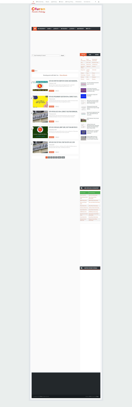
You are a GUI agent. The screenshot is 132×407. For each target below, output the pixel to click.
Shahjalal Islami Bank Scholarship (93, 219)
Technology (81, 28)
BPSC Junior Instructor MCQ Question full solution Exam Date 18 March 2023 (92, 102)
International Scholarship (94, 60)
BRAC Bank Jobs (83, 200)
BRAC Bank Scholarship (93, 200)
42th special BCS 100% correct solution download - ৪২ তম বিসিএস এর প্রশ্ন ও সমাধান (70, 111)
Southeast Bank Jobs (84, 207)
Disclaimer (79, 1)
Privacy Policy (69, 1)
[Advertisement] (75, 16)
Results (56, 28)
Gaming (82, 77)
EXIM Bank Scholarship (93, 211)
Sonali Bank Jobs (83, 209)
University (94, 69)
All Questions (94, 64)
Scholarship (40, 1)
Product (82, 73)
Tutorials (94, 66)
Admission (89, 66)
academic (33, 81)
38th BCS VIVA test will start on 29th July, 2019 (62, 142)
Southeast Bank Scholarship (94, 207)
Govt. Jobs (88, 62)
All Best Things (88, 70)
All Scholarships (83, 60)
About (61, 1)
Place (88, 73)
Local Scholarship (89, 60)
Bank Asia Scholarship (93, 195)
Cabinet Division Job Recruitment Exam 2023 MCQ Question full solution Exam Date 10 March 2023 (93, 126)
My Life (88, 28)
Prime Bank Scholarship (93, 205)
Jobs (48, 1)
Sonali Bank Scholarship (93, 209)
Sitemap (55, 1)
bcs (32, 97)
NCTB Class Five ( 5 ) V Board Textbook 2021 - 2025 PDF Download (92, 132)
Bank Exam (89, 64)
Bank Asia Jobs (83, 195)
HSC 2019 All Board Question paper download (93, 83)
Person (93, 73)
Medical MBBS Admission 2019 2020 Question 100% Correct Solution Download (92, 138)
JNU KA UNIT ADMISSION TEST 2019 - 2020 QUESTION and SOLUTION (93, 113)
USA (87, 77)
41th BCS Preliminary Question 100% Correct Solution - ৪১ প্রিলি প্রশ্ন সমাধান (69, 97)
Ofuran (41, 396)
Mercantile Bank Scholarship (94, 202)
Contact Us (87, 1)
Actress (88, 79)
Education (64, 28)
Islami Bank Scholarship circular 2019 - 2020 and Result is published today (93, 90)
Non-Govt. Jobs (95, 62)
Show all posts (63, 75)
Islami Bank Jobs (83, 217)
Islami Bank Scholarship (93, 217)
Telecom (82, 79)
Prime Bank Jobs (83, 205)
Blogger (97, 396)
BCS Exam (83, 64)
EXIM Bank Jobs (83, 211)
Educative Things (83, 67)
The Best (72, 28)
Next (59, 157)
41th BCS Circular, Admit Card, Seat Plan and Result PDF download (67, 127)
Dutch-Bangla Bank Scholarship (92, 198)
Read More (51, 90)
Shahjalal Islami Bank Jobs (83, 219)
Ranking (94, 77)
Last (63, 157)
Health (93, 75)
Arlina (90, 396)
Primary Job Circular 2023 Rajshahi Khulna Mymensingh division (93, 108)
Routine (93, 79)
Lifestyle (88, 75)
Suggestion (83, 69)
